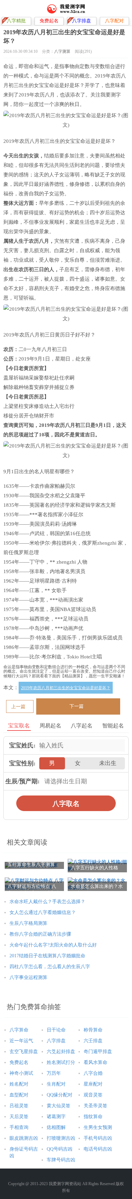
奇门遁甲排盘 (98, 1051)
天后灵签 (18, 1116)
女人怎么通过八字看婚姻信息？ (42, 912)
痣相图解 (56, 1127)
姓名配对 (18, 1084)
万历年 (54, 1073)
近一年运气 (21, 1040)
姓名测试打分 (61, 1062)
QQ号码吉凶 (59, 1149)
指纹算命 (93, 1116)
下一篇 (76, 706)
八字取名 (66, 803)
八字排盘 (56, 1040)
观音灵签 (93, 1094)
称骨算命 (93, 1029)
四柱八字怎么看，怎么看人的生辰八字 (49, 966)
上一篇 (18, 706)
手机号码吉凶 (98, 1138)
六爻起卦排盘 (61, 1051)
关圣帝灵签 (95, 1105)
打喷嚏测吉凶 (61, 1138)
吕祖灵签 (18, 1105)
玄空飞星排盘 (23, 1051)
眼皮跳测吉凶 (23, 1138)
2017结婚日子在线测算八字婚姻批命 (47, 955)
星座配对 (93, 1084)
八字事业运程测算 (28, 977)
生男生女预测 (98, 1127)
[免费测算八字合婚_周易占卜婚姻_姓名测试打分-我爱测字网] (66, 8)
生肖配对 (56, 1084)
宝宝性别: (22, 763)
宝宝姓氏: (22, 745)
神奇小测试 (21, 1073)
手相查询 (18, 1127)
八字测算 (62, 51)
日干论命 (56, 1029)
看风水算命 (95, 1062)
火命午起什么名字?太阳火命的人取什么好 (53, 944)
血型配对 (18, 1094)
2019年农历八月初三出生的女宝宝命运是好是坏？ (65, 687)
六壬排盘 (93, 1040)
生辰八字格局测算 (28, 923)
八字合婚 (93, 1073)
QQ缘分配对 (59, 1094)
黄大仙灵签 (58, 1105)
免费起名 (18, 1062)
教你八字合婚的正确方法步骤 (40, 934)
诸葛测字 (56, 1116)
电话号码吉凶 (98, 1149)
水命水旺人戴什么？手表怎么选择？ (47, 901)
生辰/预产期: (22, 781)
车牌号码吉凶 (61, 1159)
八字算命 (18, 1029)
